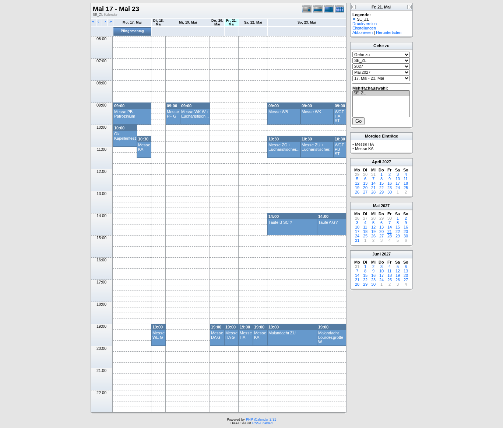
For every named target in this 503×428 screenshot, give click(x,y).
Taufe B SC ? (280, 222)
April (376, 162)
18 (406, 183)
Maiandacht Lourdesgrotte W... (330, 337)
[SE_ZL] (381, 93)
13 (365, 183)
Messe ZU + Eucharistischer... (317, 147)
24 (397, 187)
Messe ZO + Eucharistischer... (283, 147)
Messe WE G (158, 335)
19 (357, 187)
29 (381, 192)
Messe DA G (217, 335)
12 (357, 183)
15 (381, 183)
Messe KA (364, 148)
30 (389, 192)
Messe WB (278, 111)
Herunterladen (388, 32)
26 (357, 192)
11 (406, 179)
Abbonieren (362, 32)
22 (381, 187)
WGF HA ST (339, 116)
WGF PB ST (339, 149)
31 (357, 240)
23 (389, 187)
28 (373, 192)
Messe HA (364, 144)
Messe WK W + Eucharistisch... (195, 113)
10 (397, 179)
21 (373, 187)
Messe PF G (173, 113)
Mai (376, 205)
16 (389, 183)
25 (406, 187)
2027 (386, 162)
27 (365, 192)
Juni (376, 254)
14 (373, 183)
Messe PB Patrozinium (124, 113)
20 (365, 187)
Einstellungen (364, 28)
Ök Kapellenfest (125, 136)
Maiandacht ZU (282, 333)
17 (397, 183)
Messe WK (311, 111)
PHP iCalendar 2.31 (261, 419)
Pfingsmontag (132, 31)
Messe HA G (231, 335)
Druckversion (364, 23)
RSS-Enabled (262, 423)
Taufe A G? (328, 222)
